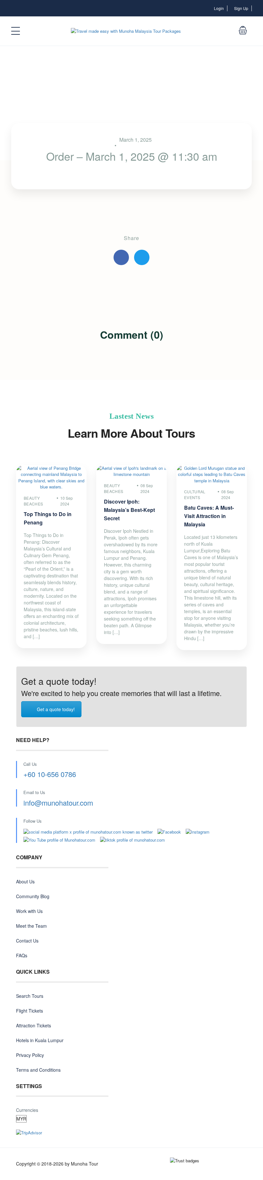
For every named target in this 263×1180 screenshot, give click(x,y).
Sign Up (241, 8)
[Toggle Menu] (16, 31)
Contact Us (27, 940)
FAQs (21, 955)
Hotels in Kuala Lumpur (40, 1040)
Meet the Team (31, 926)
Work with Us (29, 911)
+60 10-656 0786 (49, 774)
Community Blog (32, 896)
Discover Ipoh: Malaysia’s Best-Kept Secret (129, 510)
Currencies (27, 1110)
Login (219, 8)
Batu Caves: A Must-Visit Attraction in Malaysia (209, 516)
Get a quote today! (56, 709)
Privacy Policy (30, 1055)
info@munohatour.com (58, 803)
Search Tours (29, 996)
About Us (25, 881)
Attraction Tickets (33, 1025)
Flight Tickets (29, 1010)
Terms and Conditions (38, 1070)
